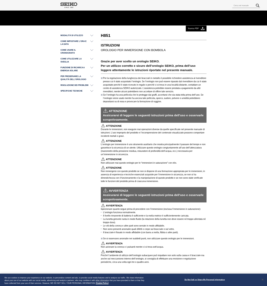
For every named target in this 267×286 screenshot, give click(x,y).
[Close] (262, 280)
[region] (133, 280)
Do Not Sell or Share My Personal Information (205, 279)
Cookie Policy (102, 283)
